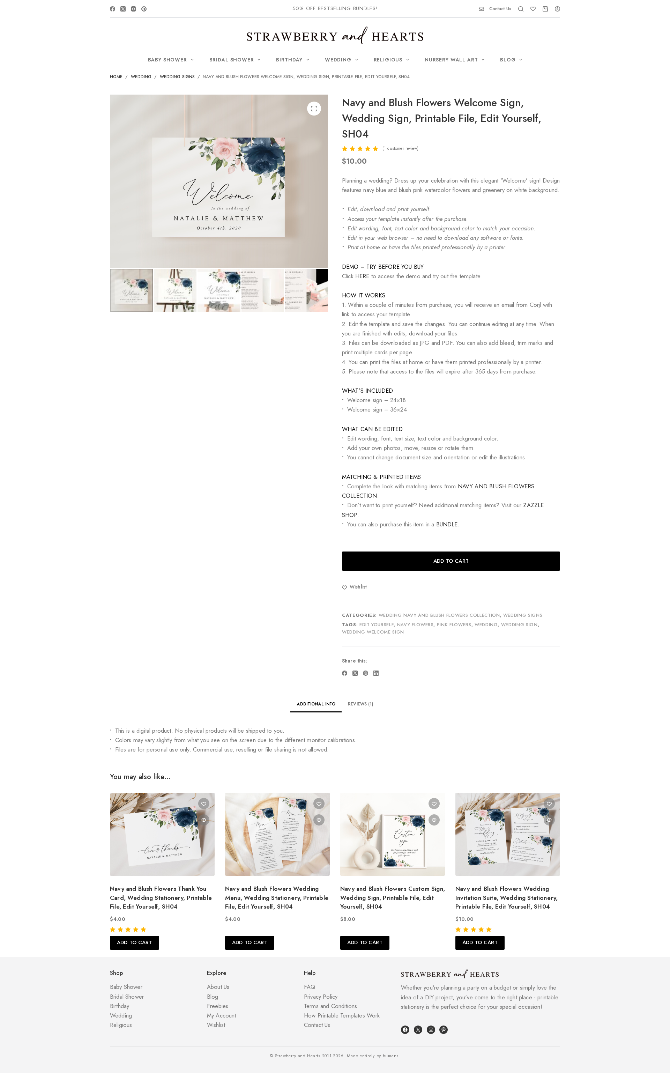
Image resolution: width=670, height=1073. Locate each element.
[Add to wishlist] (203, 803)
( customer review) (400, 148)
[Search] (520, 9)
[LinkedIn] (376, 673)
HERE (362, 276)
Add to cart (451, 561)
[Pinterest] (144, 9)
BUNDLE (447, 524)
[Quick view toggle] (203, 820)
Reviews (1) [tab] (360, 704)
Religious (388, 59)
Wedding (338, 59)
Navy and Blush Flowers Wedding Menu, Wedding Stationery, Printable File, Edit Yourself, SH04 (276, 898)
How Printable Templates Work (342, 1015)
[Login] (557, 9)
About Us (218, 987)
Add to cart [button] (134, 942)
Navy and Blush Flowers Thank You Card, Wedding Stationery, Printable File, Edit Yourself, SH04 (161, 898)
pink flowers (454, 624)
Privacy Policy (320, 996)
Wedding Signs (522, 615)
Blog (507, 59)
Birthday (289, 59)
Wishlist (216, 1025)
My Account (221, 1015)
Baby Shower (167, 59)
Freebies (217, 1006)
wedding (486, 624)
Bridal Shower (231, 59)
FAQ (309, 987)
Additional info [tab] (316, 704)
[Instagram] (133, 9)
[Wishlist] (533, 9)
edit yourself (376, 624)
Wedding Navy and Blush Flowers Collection (439, 615)
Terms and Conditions (330, 1006)
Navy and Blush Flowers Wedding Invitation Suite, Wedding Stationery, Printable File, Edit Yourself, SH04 (506, 898)
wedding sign (519, 624)
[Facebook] (112, 9)
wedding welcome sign (373, 632)
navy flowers (415, 624)
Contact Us (500, 8)
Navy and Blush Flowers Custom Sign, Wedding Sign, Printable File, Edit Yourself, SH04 (392, 898)
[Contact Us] (481, 9)
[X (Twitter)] (123, 9)
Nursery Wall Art (451, 59)
